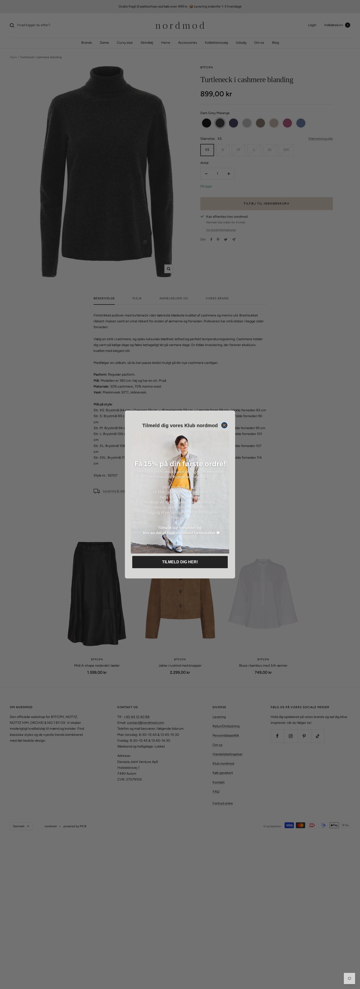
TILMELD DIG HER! (180, 562)
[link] (180, 492)
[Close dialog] (224, 425)
